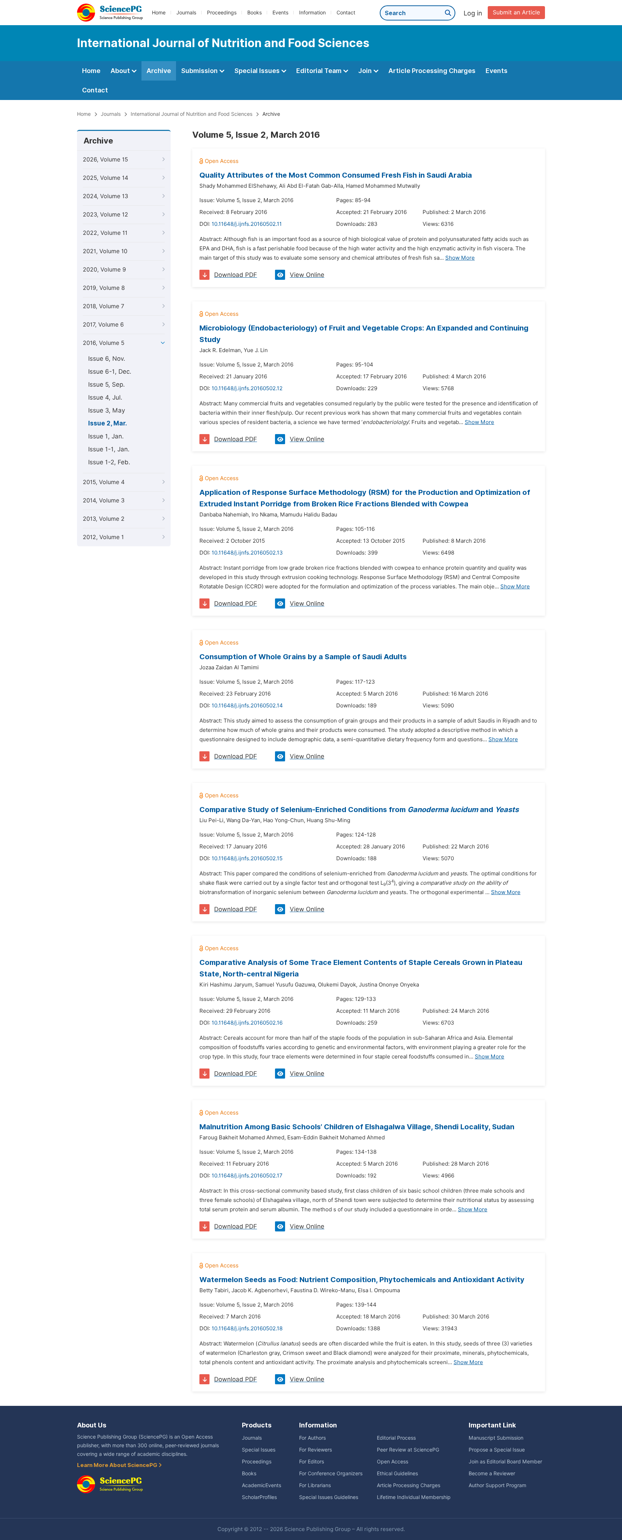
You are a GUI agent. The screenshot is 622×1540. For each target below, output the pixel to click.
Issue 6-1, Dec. (109, 371)
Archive (159, 70)
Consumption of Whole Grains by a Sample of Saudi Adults (303, 656)
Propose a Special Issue (497, 1450)
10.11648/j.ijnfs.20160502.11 (247, 224)
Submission (200, 70)
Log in (473, 13)
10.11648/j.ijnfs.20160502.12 (247, 388)
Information (312, 12)
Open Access (392, 1461)
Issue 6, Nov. (106, 358)
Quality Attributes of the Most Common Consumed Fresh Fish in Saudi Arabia (335, 175)
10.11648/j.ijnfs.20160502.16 (247, 1023)
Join (365, 70)
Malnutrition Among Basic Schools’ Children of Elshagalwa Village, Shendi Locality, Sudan (356, 1126)
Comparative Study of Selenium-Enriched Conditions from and (359, 809)
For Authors (312, 1438)
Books (254, 12)
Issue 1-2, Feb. (109, 462)
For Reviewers (315, 1450)
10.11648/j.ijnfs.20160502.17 (247, 1175)
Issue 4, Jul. (105, 397)
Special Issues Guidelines (328, 1497)
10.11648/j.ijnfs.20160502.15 (247, 858)
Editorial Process (396, 1438)
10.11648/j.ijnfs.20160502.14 (247, 705)
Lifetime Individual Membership (414, 1497)
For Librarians (315, 1485)
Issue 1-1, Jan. (109, 449)
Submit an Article (516, 12)
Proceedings (221, 12)
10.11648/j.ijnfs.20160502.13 (247, 553)
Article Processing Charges (431, 70)
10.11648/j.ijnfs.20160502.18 (247, 1328)
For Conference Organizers (330, 1473)
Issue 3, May (106, 410)
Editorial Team (319, 70)
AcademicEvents (261, 1485)
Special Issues (257, 70)
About (121, 70)
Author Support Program (497, 1485)
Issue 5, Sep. (106, 384)
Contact (346, 12)
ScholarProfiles (259, 1497)
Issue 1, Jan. (106, 436)
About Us (91, 1425)
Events (280, 12)
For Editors (311, 1461)
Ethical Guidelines (397, 1473)
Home (159, 12)
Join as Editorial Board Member (505, 1461)
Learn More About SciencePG (117, 1465)
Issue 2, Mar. (107, 423)
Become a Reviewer (492, 1473)
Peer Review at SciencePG (408, 1450)
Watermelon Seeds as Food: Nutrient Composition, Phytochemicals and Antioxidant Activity (361, 1279)
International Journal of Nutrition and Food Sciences (191, 114)
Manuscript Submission (496, 1438)
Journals (186, 12)
